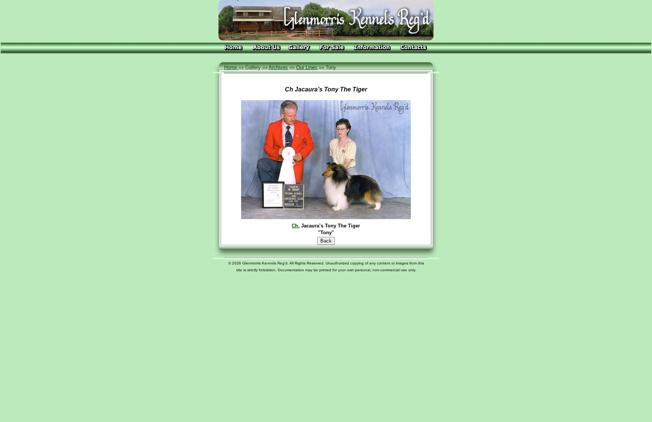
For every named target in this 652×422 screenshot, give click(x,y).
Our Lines (306, 67)
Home (231, 67)
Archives (278, 67)
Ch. (296, 226)
